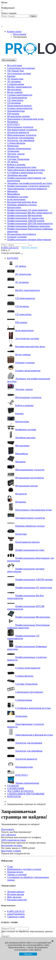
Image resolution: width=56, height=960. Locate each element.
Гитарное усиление (17, 237)
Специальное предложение (21, 68)
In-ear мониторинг (16, 199)
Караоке (11, 76)
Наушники (12, 121)
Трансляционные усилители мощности (27, 188)
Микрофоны (13, 194)
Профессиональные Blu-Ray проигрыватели (29, 212)
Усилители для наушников (20, 137)
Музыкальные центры (18, 116)
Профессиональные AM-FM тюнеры (26, 220)
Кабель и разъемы (16, 164)
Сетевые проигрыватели (19, 95)
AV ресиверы (14, 81)
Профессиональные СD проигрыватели (27, 210)
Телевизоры (13, 151)
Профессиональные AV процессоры (25, 218)
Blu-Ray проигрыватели (19, 87)
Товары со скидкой (17, 874)
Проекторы (13, 145)
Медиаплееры (14, 89)
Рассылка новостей (17, 899)
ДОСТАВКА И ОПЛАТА (20, 791)
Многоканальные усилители (21, 135)
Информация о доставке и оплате (24, 869)
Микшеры (12, 191)
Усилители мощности (18, 132)
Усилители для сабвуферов (20, 140)
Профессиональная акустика (21, 167)
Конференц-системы (17, 196)
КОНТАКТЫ (14, 796)
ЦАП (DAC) (13, 124)
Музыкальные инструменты (21, 234)
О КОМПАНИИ (15, 788)
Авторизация (20, 37)
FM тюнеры (13, 113)
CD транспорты (15, 100)
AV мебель (12, 162)
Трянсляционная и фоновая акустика (26, 170)
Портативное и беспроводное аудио (25, 119)
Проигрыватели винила (19, 105)
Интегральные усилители (20, 127)
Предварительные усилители (22, 129)
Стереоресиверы (15, 84)
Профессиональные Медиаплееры (24, 215)
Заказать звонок (29, 247)
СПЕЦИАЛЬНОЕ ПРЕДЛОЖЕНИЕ (26, 793)
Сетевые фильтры (16, 143)
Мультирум (13, 156)
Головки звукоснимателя (19, 108)
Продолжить (7, 829)
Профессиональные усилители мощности (28, 186)
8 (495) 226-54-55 (15, 911)
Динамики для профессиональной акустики (29, 183)
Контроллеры (14, 207)
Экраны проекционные (19, 148)
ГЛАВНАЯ (13, 785)
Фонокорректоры (16, 111)
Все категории (14, 65)
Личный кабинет (15, 891)
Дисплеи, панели (16, 154)
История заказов (15, 894)
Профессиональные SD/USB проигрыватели (30, 223)
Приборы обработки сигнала (22, 204)
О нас (10, 866)
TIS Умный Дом (15, 70)
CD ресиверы (14, 103)
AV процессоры (15, 79)
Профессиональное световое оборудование (29, 239)
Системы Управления (18, 159)
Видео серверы (15, 92)
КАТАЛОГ (12, 258)
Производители (15, 872)
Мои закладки (14, 897)
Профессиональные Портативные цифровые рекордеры (28, 626)
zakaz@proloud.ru (16, 914)
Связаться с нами (16, 916)
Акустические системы (19, 73)
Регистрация (19, 34)
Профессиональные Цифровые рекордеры (28, 226)
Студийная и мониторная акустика (25, 172)
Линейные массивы (17, 175)
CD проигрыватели (17, 97)
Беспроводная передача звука (22, 202)
